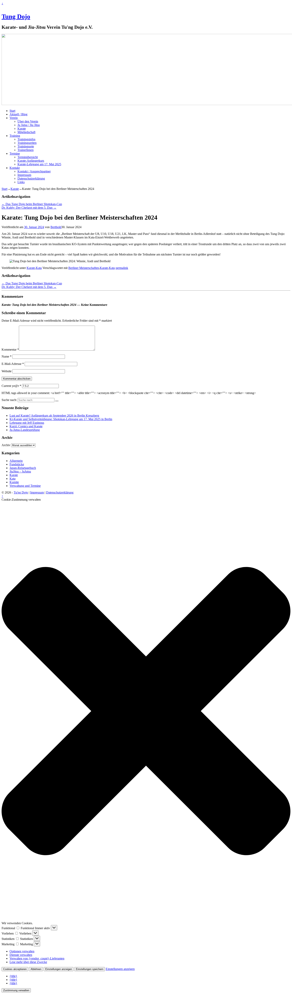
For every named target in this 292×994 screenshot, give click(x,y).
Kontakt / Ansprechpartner (34, 171)
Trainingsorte (25, 146)
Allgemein (16, 460)
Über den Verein (27, 121)
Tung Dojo (16, 16)
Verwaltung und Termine (25, 485)
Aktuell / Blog (18, 114)
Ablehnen (36, 969)
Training (15, 135)
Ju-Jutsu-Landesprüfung (25, 429)
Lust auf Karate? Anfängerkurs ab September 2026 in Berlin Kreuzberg (54, 415)
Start (12, 110)
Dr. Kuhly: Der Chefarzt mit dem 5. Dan (29, 207)
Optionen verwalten (22, 951)
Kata (39, 268)
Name (7, 356)
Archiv (6, 445)
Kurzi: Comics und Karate (26, 426)
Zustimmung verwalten (16, 990)
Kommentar (10, 349)
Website (7, 371)
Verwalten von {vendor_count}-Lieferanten (37, 958)
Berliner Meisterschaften (83, 268)
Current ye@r (11, 385)
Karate (21, 128)
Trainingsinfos (26, 139)
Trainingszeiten (27, 142)
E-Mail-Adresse (13, 363)
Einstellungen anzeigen (58, 969)
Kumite (14, 482)
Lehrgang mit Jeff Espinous (27, 422)
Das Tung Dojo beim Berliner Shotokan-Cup (32, 204)
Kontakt (15, 167)
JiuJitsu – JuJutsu (20, 471)
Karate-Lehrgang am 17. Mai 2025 (39, 164)
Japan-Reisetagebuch (23, 468)
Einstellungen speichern (89, 969)
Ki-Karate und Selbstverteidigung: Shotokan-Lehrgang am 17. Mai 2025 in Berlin (61, 419)
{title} (13, 976)
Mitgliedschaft (26, 132)
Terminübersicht (27, 157)
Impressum (24, 175)
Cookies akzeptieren (15, 969)
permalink (122, 268)
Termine (15, 153)
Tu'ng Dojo (21, 492)
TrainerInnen (25, 150)
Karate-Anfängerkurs (30, 160)
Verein (14, 118)
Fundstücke (17, 464)
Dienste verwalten (21, 955)
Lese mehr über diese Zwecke (28, 962)
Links (21, 182)
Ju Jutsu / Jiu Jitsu (28, 125)
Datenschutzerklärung (31, 178)
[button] (146, 711)
